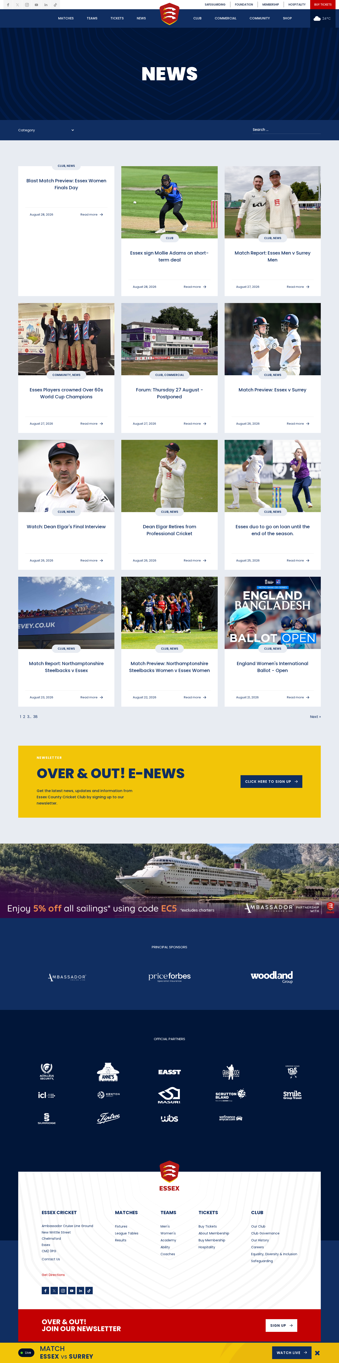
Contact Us (51, 1259)
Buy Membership (212, 1240)
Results (120, 1240)
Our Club (258, 1226)
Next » (315, 716)
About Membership (214, 1233)
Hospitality (207, 1247)
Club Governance (265, 1233)
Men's (165, 1226)
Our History (260, 1240)
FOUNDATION (244, 4)
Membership (270, 4)
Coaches (168, 1254)
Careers (257, 1247)
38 (35, 716)
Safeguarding (262, 1261)
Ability (165, 1247)
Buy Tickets (208, 1226)
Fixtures (121, 1226)
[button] (66, 18)
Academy (168, 1240)
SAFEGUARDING (215, 4)
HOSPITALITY (297, 4)
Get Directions (53, 1275)
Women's (168, 1233)
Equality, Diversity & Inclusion (274, 1254)
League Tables (126, 1233)
